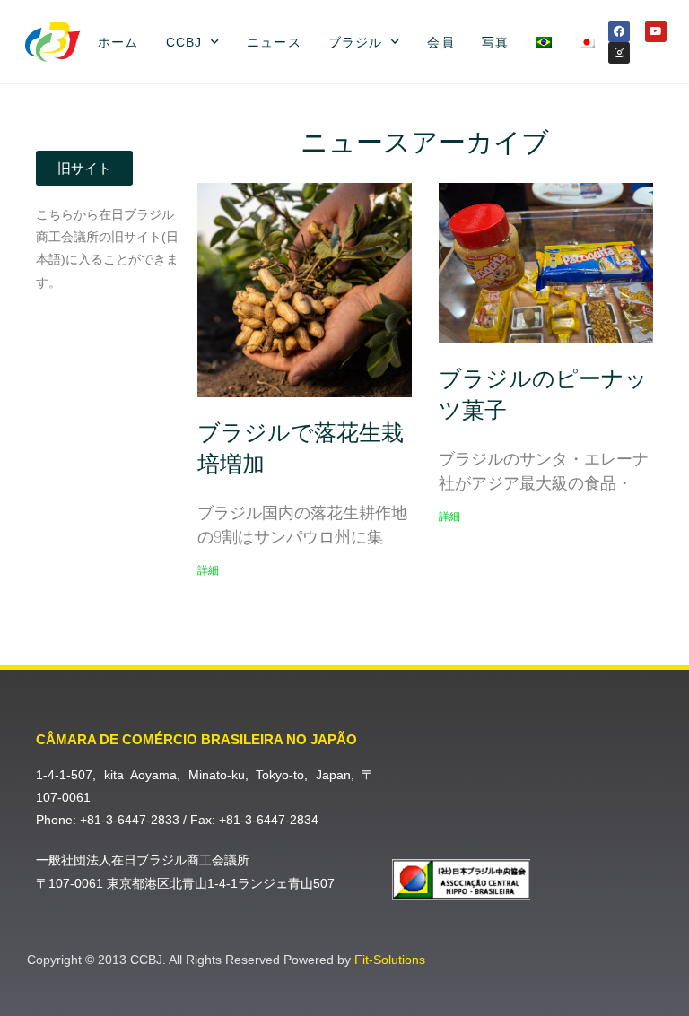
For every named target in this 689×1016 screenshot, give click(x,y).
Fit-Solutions (389, 959)
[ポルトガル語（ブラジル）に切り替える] (543, 42)
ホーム (118, 42)
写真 (495, 42)
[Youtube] (656, 31)
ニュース (274, 42)
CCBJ (184, 42)
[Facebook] (619, 31)
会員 (440, 42)
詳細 (208, 570)
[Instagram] (619, 53)
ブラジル (355, 42)
